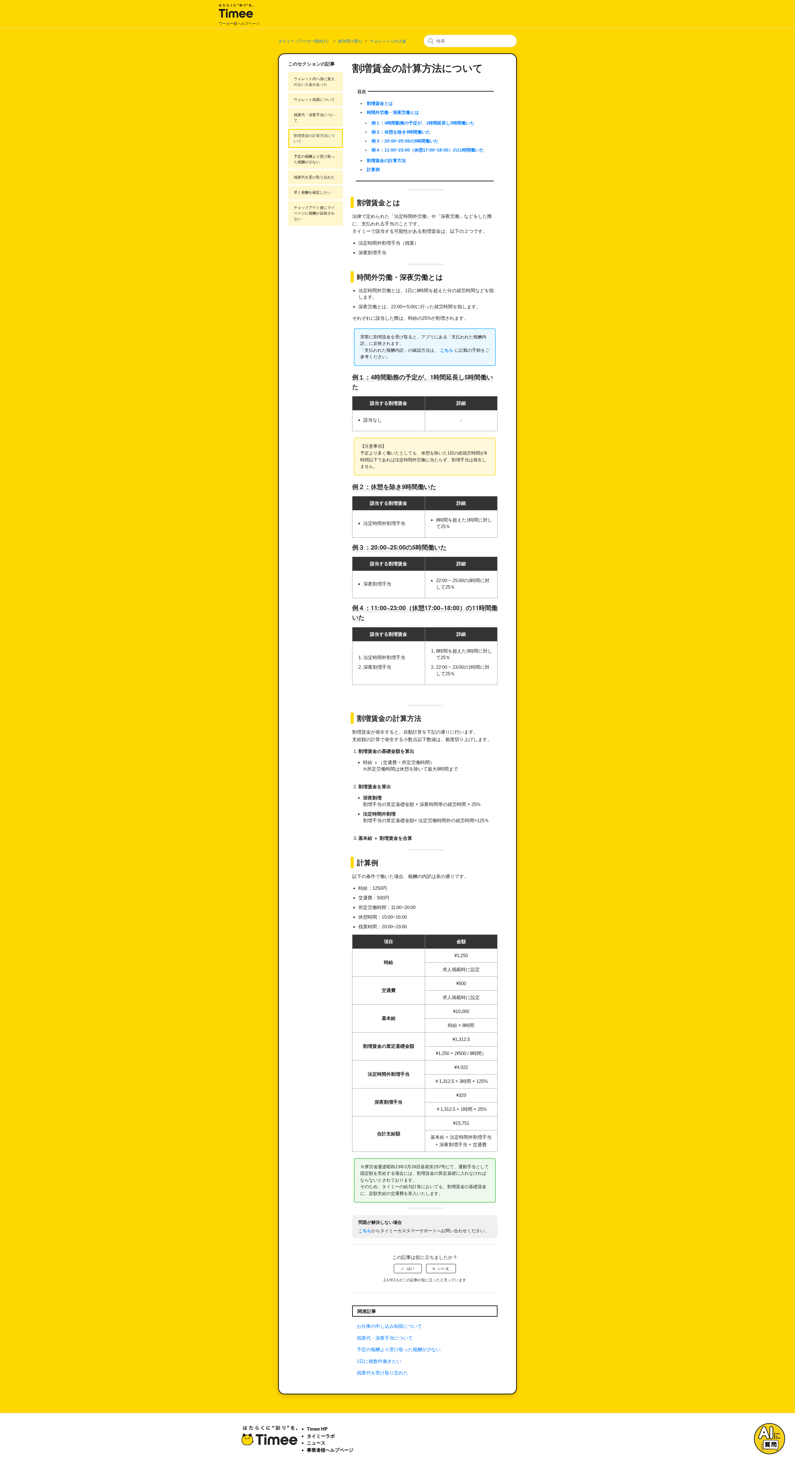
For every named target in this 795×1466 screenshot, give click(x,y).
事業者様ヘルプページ (330, 1450)
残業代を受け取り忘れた (314, 177)
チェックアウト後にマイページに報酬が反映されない (314, 213)
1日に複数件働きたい (379, 1361)
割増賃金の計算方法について (314, 138)
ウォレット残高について (314, 99)
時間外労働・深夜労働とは (393, 112)
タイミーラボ (321, 1436)
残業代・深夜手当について (314, 118)
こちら (446, 350)
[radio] (408, 1268)
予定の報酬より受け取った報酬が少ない (314, 159)
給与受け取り (350, 41)
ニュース (316, 1443)
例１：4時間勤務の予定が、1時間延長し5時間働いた (423, 123)
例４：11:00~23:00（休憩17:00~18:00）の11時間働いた (427, 150)
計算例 (373, 169)
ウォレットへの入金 (388, 41)
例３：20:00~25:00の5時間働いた (404, 141)
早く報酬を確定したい (312, 192)
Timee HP (317, 1429)
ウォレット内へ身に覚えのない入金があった (314, 82)
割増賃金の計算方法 (386, 160)
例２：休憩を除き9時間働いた (400, 132)
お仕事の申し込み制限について (389, 1326)
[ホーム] (236, 17)
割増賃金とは (380, 103)
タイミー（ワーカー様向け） (304, 41)
